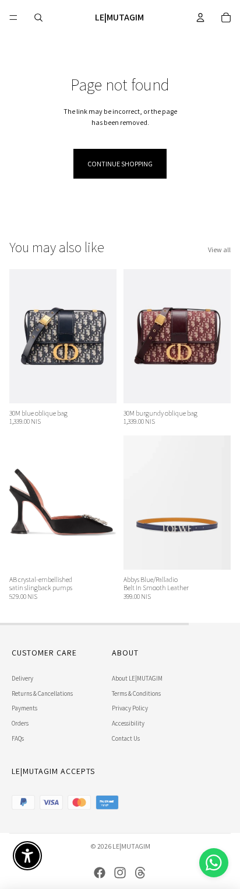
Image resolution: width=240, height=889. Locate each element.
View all (219, 249)
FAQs (18, 738)
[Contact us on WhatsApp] (213, 862)
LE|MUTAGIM (131, 846)
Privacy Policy (130, 708)
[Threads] (140, 873)
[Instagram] (120, 873)
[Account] (200, 17)
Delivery (22, 678)
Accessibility (128, 723)
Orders (20, 723)
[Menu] (13, 17)
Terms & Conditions (136, 693)
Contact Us (126, 738)
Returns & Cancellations (42, 693)
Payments (24, 708)
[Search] (38, 17)
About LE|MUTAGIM (137, 678)
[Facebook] (100, 873)
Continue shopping (120, 163)
